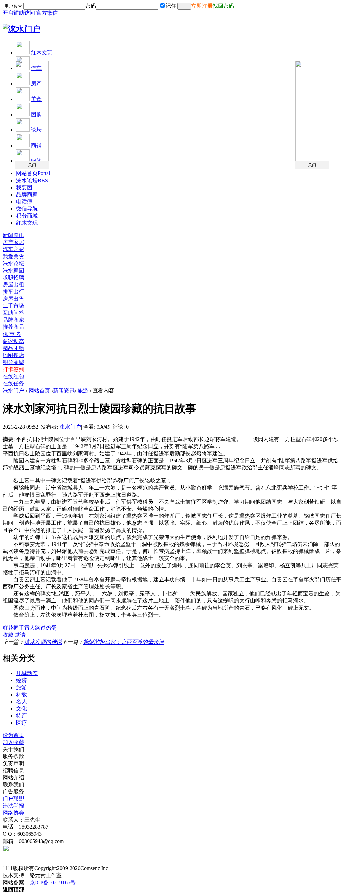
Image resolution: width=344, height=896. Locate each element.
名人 (21, 701)
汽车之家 (13, 249)
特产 (21, 715)
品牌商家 (27, 194)
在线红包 (13, 376)
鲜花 (8, 628)
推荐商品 (13, 327)
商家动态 (13, 341)
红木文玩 (41, 52)
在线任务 (13, 383)
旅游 (83, 390)
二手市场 (13, 306)
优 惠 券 (12, 334)
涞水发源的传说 (43, 642)
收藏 (8, 635)
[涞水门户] (21, 29)
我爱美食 (13, 256)
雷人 (29, 628)
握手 (18, 628)
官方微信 (47, 13)
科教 (21, 694)
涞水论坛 (32, 180)
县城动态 (27, 673)
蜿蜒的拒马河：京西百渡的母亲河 (123, 642)
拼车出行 (13, 292)
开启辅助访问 (19, 13)
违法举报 (13, 806)
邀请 (20, 635)
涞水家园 (13, 270)
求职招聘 (13, 277)
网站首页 (33, 173)
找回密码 (223, 6)
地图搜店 (13, 355)
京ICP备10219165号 (53, 882)
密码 (90, 6)
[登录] (184, 6)
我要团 (24, 187)
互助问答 (13, 313)
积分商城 (27, 216)
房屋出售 (13, 299)
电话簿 (24, 201)
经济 (21, 680)
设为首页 (13, 735)
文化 (21, 708)
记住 (171, 6)
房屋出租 (13, 284)
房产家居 (13, 242)
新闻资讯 (13, 235)
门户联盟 (13, 799)
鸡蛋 (51, 628)
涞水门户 (13, 390)
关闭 (32, 165)
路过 (40, 628)
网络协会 (13, 813)
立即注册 (202, 6)
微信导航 (27, 208)
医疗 (21, 723)
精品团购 (13, 348)
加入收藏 (13, 742)
